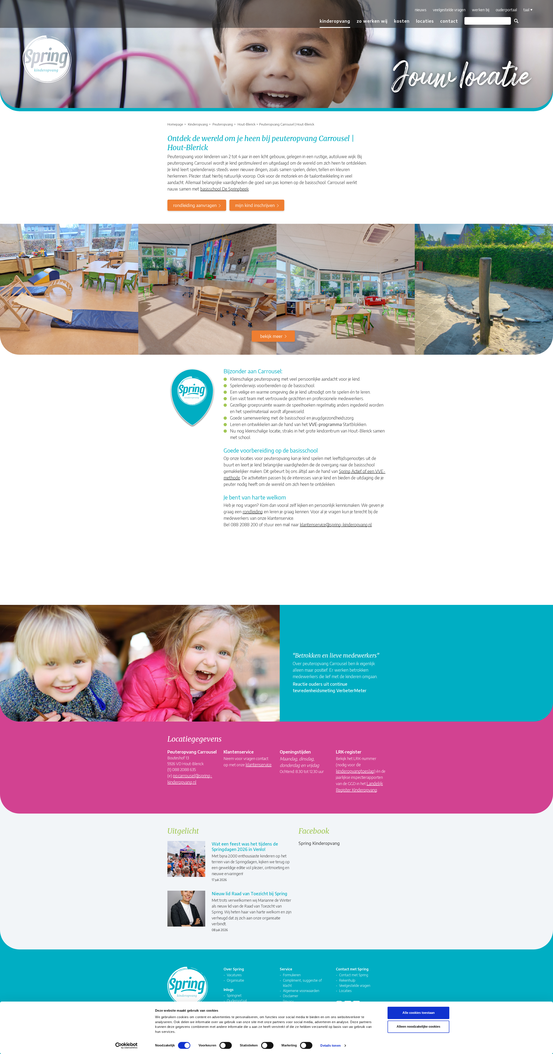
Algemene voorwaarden (301, 990)
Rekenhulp (347, 980)
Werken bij (480, 9)
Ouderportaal (506, 9)
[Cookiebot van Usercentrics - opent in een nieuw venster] (126, 1045)
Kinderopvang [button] (335, 21)
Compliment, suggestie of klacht (302, 983)
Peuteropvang (223, 124)
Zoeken (516, 21)
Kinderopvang (198, 124)
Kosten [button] (402, 21)
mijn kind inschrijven (255, 205)
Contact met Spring (353, 975)
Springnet (234, 995)
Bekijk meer (271, 336)
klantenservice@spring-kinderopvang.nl (336, 524)
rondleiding (253, 511)
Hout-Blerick (246, 124)
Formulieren (292, 975)
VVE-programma (325, 424)
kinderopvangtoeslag (355, 771)
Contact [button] (449, 21)
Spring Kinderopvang (319, 843)
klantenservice (259, 764)
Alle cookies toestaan (418, 1012)
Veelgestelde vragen (449, 9)
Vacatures (234, 975)
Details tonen (330, 1045)
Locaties (425, 21)
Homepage (175, 124)
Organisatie (235, 980)
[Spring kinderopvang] (29, 15)
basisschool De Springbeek (224, 188)
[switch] (225, 1045)
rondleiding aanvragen (195, 205)
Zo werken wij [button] (372, 21)
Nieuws (420, 9)
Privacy (288, 1001)
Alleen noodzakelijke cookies (418, 1026)
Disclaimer (290, 996)
